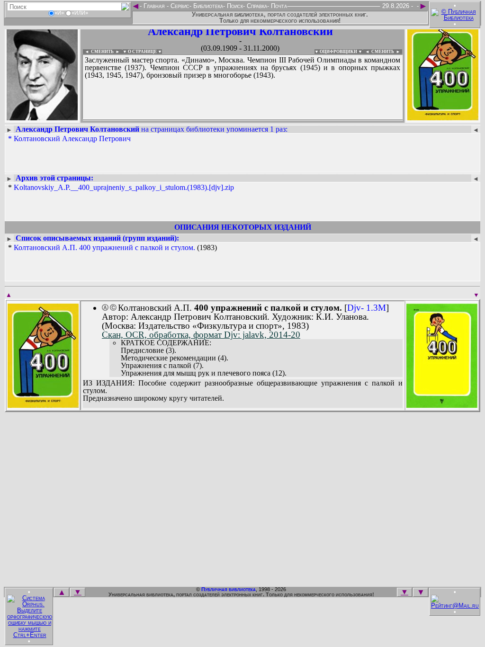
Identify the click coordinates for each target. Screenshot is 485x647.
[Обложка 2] (441, 405)
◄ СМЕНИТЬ (98, 51)
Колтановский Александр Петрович (72, 139)
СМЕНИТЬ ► (386, 51)
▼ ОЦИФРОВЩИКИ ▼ (338, 51)
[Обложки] (442, 117)
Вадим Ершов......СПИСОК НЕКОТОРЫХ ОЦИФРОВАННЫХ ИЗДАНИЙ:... (242, 120)
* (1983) (112, 248)
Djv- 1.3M (366, 308)
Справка (256, 6)
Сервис (179, 6)
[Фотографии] (42, 117)
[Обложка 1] (43, 405)
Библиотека (207, 6)
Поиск (234, 6)
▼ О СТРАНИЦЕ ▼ (142, 51)
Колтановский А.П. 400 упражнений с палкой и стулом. (104, 247)
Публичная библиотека (228, 589)
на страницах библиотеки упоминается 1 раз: (151, 129)
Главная (154, 6)
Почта (278, 6)
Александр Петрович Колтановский (240, 31)
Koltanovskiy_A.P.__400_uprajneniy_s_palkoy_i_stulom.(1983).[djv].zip (124, 187)
